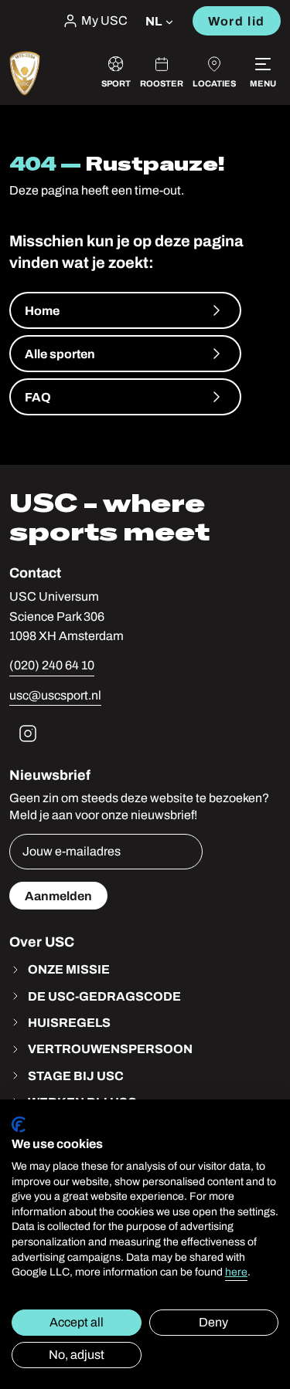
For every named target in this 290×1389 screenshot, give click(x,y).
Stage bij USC (76, 1075)
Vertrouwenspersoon (110, 1048)
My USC (104, 20)
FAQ (38, 397)
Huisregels (69, 1022)
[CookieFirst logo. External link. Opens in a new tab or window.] (19, 1124)
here (236, 1272)
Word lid (236, 21)
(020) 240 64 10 (51, 665)
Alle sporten (60, 353)
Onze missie (69, 968)
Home (42, 310)
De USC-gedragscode (104, 996)
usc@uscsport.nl (55, 695)
